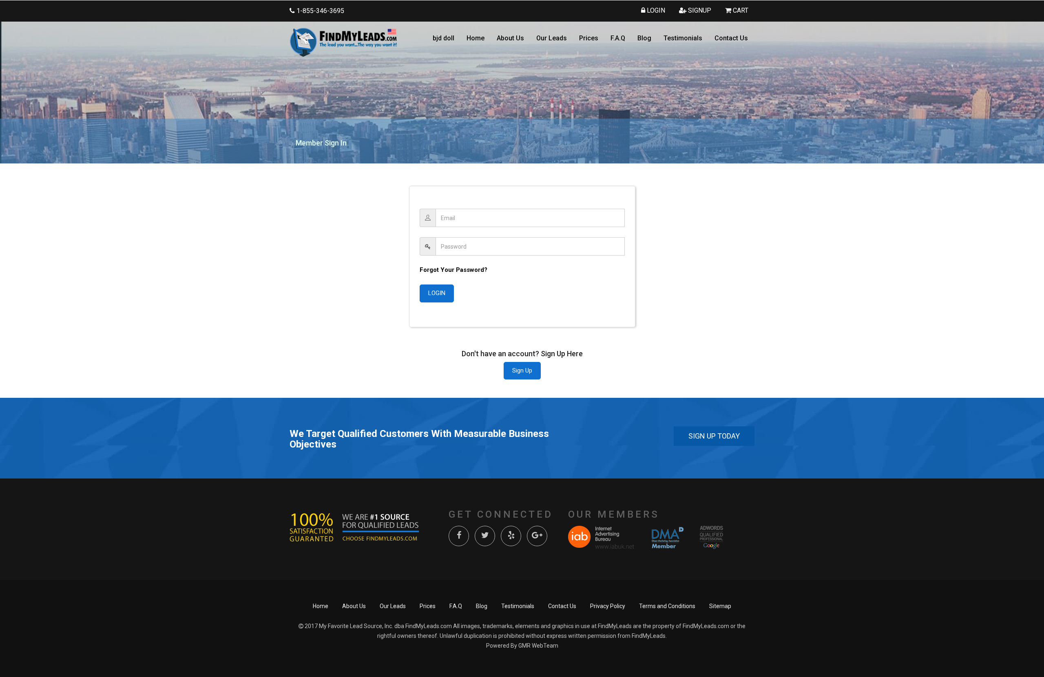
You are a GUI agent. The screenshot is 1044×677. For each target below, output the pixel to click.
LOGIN (655, 10)
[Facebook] (459, 536)
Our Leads (551, 38)
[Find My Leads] (343, 42)
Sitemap (720, 606)
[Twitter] (485, 536)
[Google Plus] (537, 536)
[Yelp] (511, 536)
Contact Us (731, 38)
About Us (510, 38)
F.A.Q (617, 38)
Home (475, 38)
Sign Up (522, 370)
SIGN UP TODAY (714, 436)
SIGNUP (698, 10)
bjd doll (443, 38)
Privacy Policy (607, 606)
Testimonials (683, 38)
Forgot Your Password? (453, 269)
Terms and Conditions (667, 606)
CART (739, 10)
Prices (588, 38)
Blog (644, 38)
